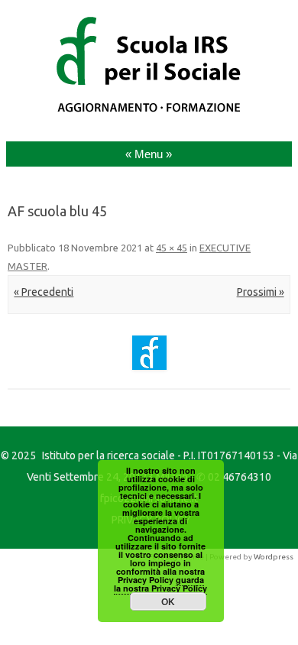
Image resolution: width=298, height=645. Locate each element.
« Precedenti (43, 292)
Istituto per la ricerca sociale (108, 455)
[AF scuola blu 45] (149, 352)
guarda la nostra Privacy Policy (160, 584)
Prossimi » (260, 292)
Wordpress (273, 557)
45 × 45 (171, 247)
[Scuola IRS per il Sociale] (149, 112)
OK (168, 601)
